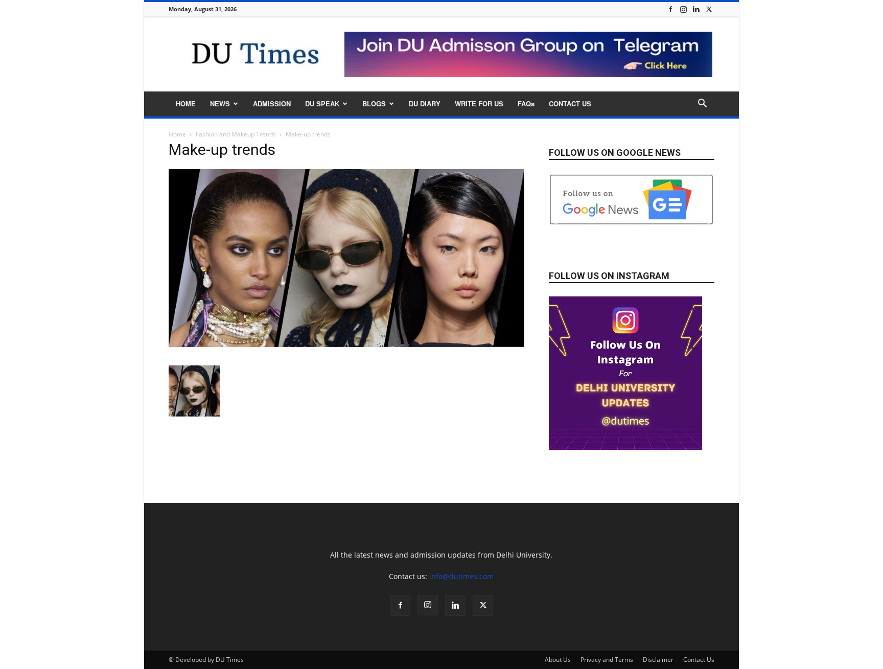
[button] (702, 104)
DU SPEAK (322, 103)
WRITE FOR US (479, 103)
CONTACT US (570, 103)
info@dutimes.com (461, 576)
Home (177, 134)
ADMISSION (272, 103)
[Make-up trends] (346, 344)
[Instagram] (683, 9)
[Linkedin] (696, 9)
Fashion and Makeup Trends (236, 134)
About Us (558, 659)
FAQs (526, 103)
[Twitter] (708, 9)
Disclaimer (658, 659)
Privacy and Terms (606, 659)
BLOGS (374, 103)
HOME (186, 103)
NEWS (220, 103)
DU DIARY (424, 103)
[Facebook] (670, 9)
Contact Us (698, 659)
